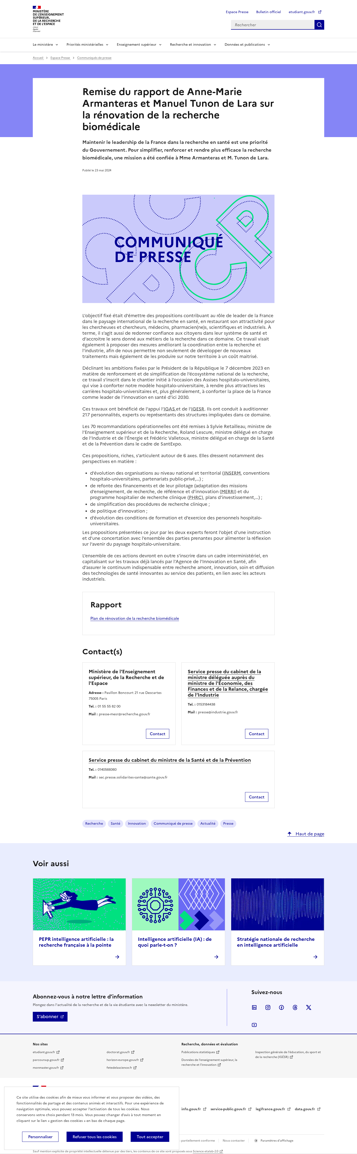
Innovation (137, 823)
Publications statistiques (198, 1052)
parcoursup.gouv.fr (46, 1060)
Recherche (94, 823)
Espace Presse (237, 12)
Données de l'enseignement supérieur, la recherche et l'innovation (209, 1062)
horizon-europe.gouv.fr (123, 1060)
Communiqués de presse (94, 58)
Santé (115, 823)
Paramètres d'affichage (276, 1140)
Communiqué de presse (173, 823)
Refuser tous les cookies (95, 1137)
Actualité (207, 823)
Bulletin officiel (268, 12)
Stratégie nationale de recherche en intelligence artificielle (276, 942)
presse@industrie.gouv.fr (218, 712)
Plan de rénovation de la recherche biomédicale (134, 618)
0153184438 (206, 704)
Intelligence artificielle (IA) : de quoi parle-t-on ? (175, 942)
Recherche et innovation (190, 44)
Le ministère (43, 44)
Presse (228, 823)
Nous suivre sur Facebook (281, 1007)
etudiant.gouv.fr (302, 12)
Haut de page (309, 834)
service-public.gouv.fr (229, 1109)
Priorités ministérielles (85, 44)
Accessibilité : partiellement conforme (189, 1140)
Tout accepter (150, 1137)
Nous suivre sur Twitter (309, 1007)
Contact (157, 734)
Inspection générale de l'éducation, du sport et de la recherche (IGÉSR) (288, 1054)
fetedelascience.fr (119, 1068)
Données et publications (245, 44)
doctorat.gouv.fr (118, 1052)
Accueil (38, 58)
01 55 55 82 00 (109, 706)
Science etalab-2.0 (205, 1151)
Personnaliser (40, 1137)
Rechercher (319, 25)
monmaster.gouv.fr (46, 1068)
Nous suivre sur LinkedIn (254, 1007)
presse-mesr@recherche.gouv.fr (124, 714)
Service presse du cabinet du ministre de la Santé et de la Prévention (170, 760)
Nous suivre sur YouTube (254, 1025)
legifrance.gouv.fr (271, 1109)
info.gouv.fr (191, 1109)
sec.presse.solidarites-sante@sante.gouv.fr (133, 777)
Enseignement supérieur (136, 44)
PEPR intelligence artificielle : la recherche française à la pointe (76, 942)
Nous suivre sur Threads (295, 1007)
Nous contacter (234, 1140)
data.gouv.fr (305, 1109)
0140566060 (107, 769)
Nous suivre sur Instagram (268, 1007)
